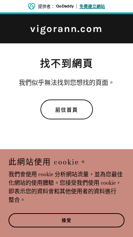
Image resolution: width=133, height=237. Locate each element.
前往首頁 (66, 110)
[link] (66, 30)
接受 (67, 220)
